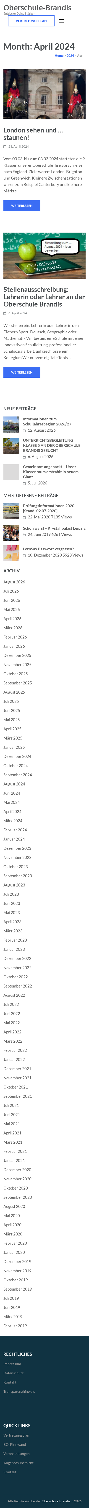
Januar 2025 (14, 747)
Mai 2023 (11, 912)
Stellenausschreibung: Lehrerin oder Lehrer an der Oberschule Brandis (44, 296)
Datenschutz (13, 1373)
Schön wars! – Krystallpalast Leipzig (54, 528)
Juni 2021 (11, 1114)
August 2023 (14, 885)
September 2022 (17, 986)
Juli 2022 (11, 1004)
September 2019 (17, 1289)
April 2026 (12, 618)
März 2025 (12, 738)
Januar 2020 (14, 1252)
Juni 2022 (11, 1013)
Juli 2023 (11, 894)
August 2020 (14, 1206)
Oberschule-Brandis (37, 7)
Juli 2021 (11, 1105)
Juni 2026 (11, 600)
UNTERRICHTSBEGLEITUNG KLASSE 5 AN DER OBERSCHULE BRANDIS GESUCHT (52, 445)
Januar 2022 (14, 1059)
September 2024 (17, 774)
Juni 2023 (11, 903)
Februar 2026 (15, 637)
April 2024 (12, 811)
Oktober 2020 (15, 1188)
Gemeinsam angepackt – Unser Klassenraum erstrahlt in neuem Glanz (51, 471)
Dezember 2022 (17, 958)
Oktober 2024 (15, 765)
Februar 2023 (15, 940)
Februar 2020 (15, 1243)
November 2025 (17, 664)
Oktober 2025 (15, 673)
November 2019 (17, 1270)
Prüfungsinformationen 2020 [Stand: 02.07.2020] (48, 508)
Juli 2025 (11, 701)
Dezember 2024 (17, 756)
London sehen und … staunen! (33, 133)
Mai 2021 (11, 1123)
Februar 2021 (15, 1151)
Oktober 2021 (15, 1087)
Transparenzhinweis (19, 1391)
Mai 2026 (11, 609)
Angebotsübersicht (18, 1462)
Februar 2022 (15, 1050)
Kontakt (9, 1382)
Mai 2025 (11, 719)
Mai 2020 (11, 1215)
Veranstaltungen (16, 1453)
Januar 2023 (14, 949)
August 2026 (14, 582)
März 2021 (12, 1142)
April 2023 (12, 921)
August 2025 (14, 692)
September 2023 (17, 875)
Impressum (12, 1364)
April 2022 (12, 1032)
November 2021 (17, 1077)
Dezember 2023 (17, 848)
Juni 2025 (11, 710)
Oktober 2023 (15, 866)
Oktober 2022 (15, 976)
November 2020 (17, 1178)
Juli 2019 (11, 1298)
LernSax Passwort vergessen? (48, 548)
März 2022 (12, 1041)
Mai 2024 (11, 802)
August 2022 (14, 995)
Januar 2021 (14, 1160)
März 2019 (12, 1316)
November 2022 (17, 967)
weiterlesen (22, 206)
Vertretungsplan (31, 21)
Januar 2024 (14, 839)
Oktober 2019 (15, 1279)
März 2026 (12, 627)
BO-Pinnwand (14, 1444)
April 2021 (12, 1133)
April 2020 (12, 1224)
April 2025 (12, 728)
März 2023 (12, 930)
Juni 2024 (11, 793)
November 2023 (17, 857)
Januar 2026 (14, 646)
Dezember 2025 (17, 655)
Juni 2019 (11, 1307)
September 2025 (17, 683)
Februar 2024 (15, 829)
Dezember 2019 (17, 1261)
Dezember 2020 (17, 1169)
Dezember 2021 (17, 1068)
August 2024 (14, 784)
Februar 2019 (15, 1325)
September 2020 (17, 1197)
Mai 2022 (11, 1022)
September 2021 (17, 1096)
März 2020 (12, 1234)
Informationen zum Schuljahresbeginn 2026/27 (47, 421)
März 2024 (12, 820)
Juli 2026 (11, 591)
